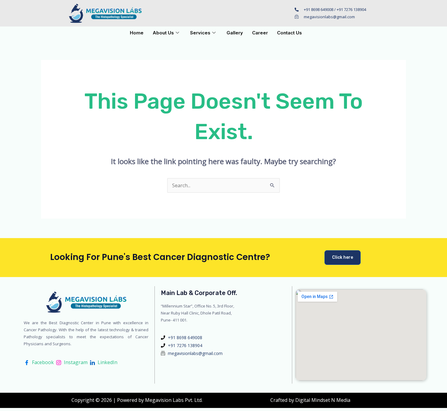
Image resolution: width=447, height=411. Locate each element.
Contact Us (289, 33)
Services (200, 33)
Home (137, 33)
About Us (163, 33)
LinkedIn (106, 362)
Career (260, 33)
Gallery (235, 33)
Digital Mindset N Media (322, 400)
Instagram (75, 362)
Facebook (42, 362)
